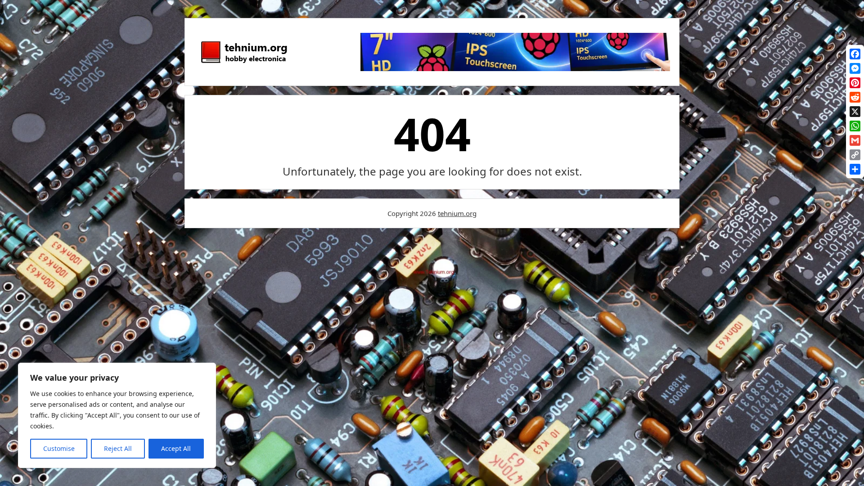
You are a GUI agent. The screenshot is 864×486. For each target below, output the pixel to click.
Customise (59, 448)
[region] (117, 415)
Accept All (176, 448)
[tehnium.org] (243, 63)
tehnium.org (457, 213)
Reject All (118, 448)
